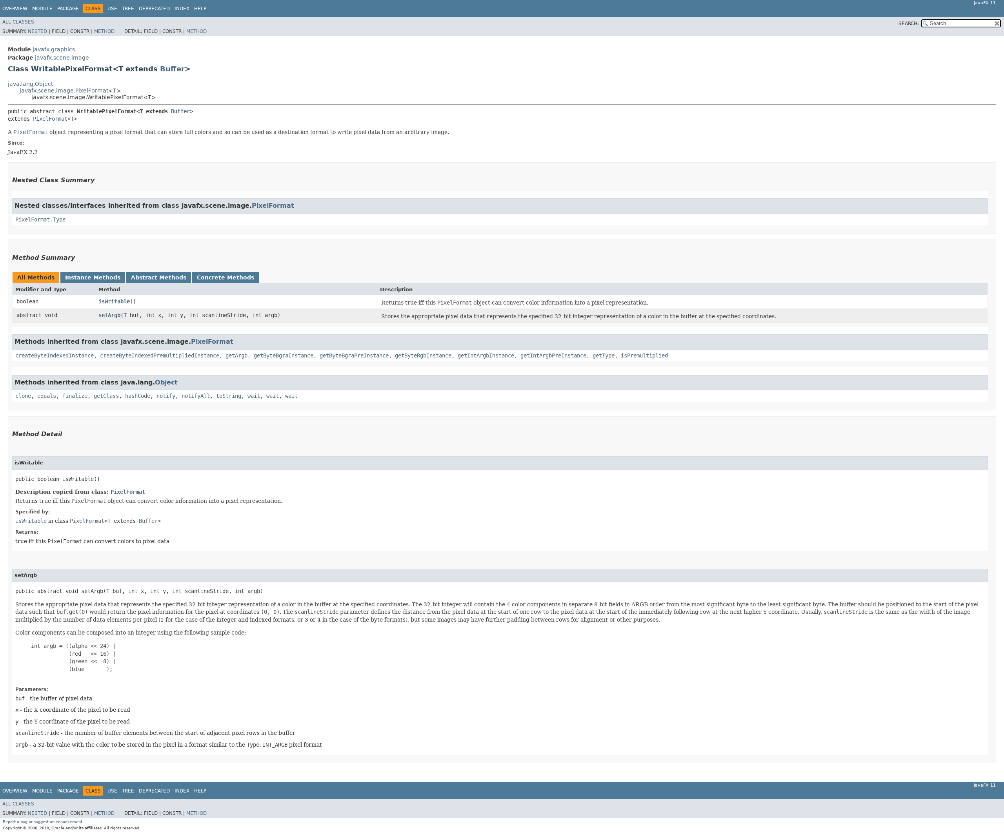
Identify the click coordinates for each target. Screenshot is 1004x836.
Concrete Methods (225, 277)
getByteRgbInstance (423, 355)
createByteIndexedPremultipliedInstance (159, 355)
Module (42, 8)
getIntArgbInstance (486, 355)
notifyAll (196, 396)
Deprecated (154, 8)
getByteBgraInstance (283, 355)
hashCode (137, 396)
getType (604, 355)
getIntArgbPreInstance (553, 355)
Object (166, 382)
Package (68, 8)
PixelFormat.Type (40, 219)
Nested (37, 31)
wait (253, 396)
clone (23, 396)
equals (46, 396)
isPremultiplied (644, 355)
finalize (74, 396)
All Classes (18, 22)
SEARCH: (909, 23)
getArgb (236, 355)
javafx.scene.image (62, 57)
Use (112, 8)
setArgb (109, 315)
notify (165, 396)
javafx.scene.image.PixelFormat (64, 90)
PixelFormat (50, 119)
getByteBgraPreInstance (354, 355)
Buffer (172, 69)
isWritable (114, 301)
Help (200, 8)
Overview (14, 8)
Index (182, 8)
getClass (106, 396)
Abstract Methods (158, 277)
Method (104, 31)
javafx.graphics (54, 49)
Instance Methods (92, 277)
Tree (128, 8)
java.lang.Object (30, 84)
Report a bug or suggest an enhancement (42, 822)
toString (228, 396)
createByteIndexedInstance (54, 355)
